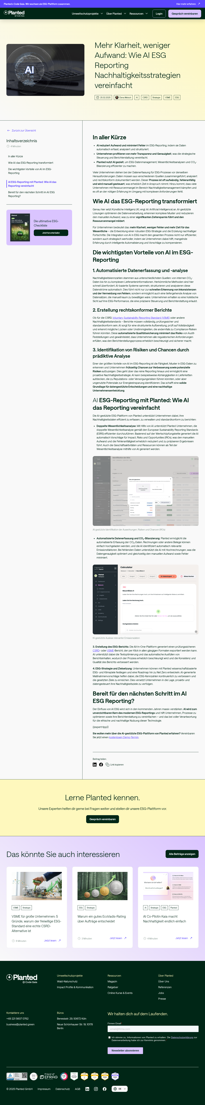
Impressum (44, 1088)
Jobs (161, 992)
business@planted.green (20, 1024)
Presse (162, 998)
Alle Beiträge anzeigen (182, 853)
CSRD (96, 650)
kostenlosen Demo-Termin (124, 737)
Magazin (112, 981)
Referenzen (165, 987)
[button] (88, 13)
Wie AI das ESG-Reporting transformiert (30, 162)
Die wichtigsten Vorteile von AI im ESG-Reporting (30, 171)
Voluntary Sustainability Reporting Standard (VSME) (141, 317)
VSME (110, 650)
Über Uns (163, 981)
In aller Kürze (15, 156)
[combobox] (120, 1089)
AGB (77, 1088)
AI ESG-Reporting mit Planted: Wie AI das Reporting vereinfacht (32, 183)
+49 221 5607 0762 (17, 1018)
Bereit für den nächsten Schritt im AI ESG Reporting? (31, 194)
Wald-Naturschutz (67, 981)
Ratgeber (113, 987)
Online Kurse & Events (120, 992)
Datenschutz (63, 1088)
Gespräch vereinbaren (103, 819)
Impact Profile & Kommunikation (75, 987)
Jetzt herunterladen (51, 233)
